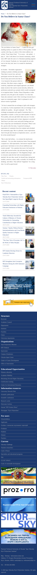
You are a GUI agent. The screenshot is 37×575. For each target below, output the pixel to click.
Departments (4, 325)
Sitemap (7, 556)
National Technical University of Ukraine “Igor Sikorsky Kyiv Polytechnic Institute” (18, 5)
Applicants (4, 422)
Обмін (3, 180)
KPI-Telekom (5, 347)
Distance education (6, 372)
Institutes (3, 328)
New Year (4, 176)
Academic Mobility (6, 375)
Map (2, 556)
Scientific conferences (7, 397)
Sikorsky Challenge (6, 444)
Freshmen (4, 428)
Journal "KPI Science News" (9, 407)
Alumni (3, 435)
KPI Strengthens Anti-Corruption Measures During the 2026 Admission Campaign (13, 264)
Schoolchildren (5, 419)
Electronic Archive (6, 404)
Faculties (3, 332)
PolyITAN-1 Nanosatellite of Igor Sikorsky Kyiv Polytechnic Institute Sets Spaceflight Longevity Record (13, 197)
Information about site (17, 556)
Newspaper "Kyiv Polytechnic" (10, 410)
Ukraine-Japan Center (7, 357)
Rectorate (3, 319)
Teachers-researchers (7, 447)
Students (3, 432)
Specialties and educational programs (12, 454)
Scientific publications (7, 394)
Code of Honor (5, 451)
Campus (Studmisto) (7, 354)
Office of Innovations (7, 363)
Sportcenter (4, 351)
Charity (11, 176)
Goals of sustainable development (10, 463)
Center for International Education (11, 385)
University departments (7, 338)
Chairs (3, 335)
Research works (5, 401)
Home (3, 14)
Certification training (7, 382)
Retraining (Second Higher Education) (12, 378)
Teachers (3, 438)
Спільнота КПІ (27, 178)
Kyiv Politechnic (6, 183)
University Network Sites (8, 391)
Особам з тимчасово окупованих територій (14, 425)
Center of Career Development (10, 360)
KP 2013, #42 (5, 173)
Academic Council (6, 322)
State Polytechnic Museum (8, 344)
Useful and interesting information (11, 178)
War (2, 457)
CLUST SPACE (5, 460)
